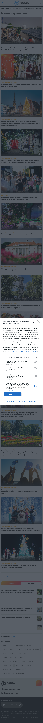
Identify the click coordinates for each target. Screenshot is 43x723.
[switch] (35, 362)
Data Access (21, 401)
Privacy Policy (32, 401)
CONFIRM (12, 394)
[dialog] (21, 361)
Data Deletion (10, 401)
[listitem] (21, 357)
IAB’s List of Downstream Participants (24, 351)
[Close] (39, 322)
